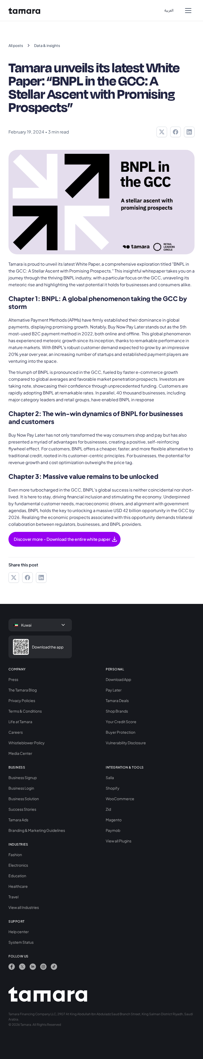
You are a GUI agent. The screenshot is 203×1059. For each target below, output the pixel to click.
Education (17, 875)
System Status (21, 942)
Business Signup (22, 777)
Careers (15, 732)
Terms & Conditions (25, 711)
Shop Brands (117, 711)
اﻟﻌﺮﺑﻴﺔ (168, 10)
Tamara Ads (18, 819)
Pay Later (114, 690)
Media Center (20, 753)
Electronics (18, 865)
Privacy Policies (21, 700)
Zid (108, 809)
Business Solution (23, 798)
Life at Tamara (20, 721)
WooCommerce (120, 798)
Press (13, 679)
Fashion (15, 854)
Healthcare (18, 886)
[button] (188, 10)
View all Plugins (118, 840)
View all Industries (23, 907)
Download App (118, 679)
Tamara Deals (117, 700)
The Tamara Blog (22, 690)
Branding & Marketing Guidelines (36, 830)
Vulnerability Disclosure (126, 742)
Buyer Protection (120, 732)
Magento (114, 819)
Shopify (112, 788)
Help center (18, 931)
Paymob (113, 830)
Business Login (21, 788)
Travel (13, 896)
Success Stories (22, 809)
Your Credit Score (121, 721)
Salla (110, 777)
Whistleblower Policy (26, 742)
